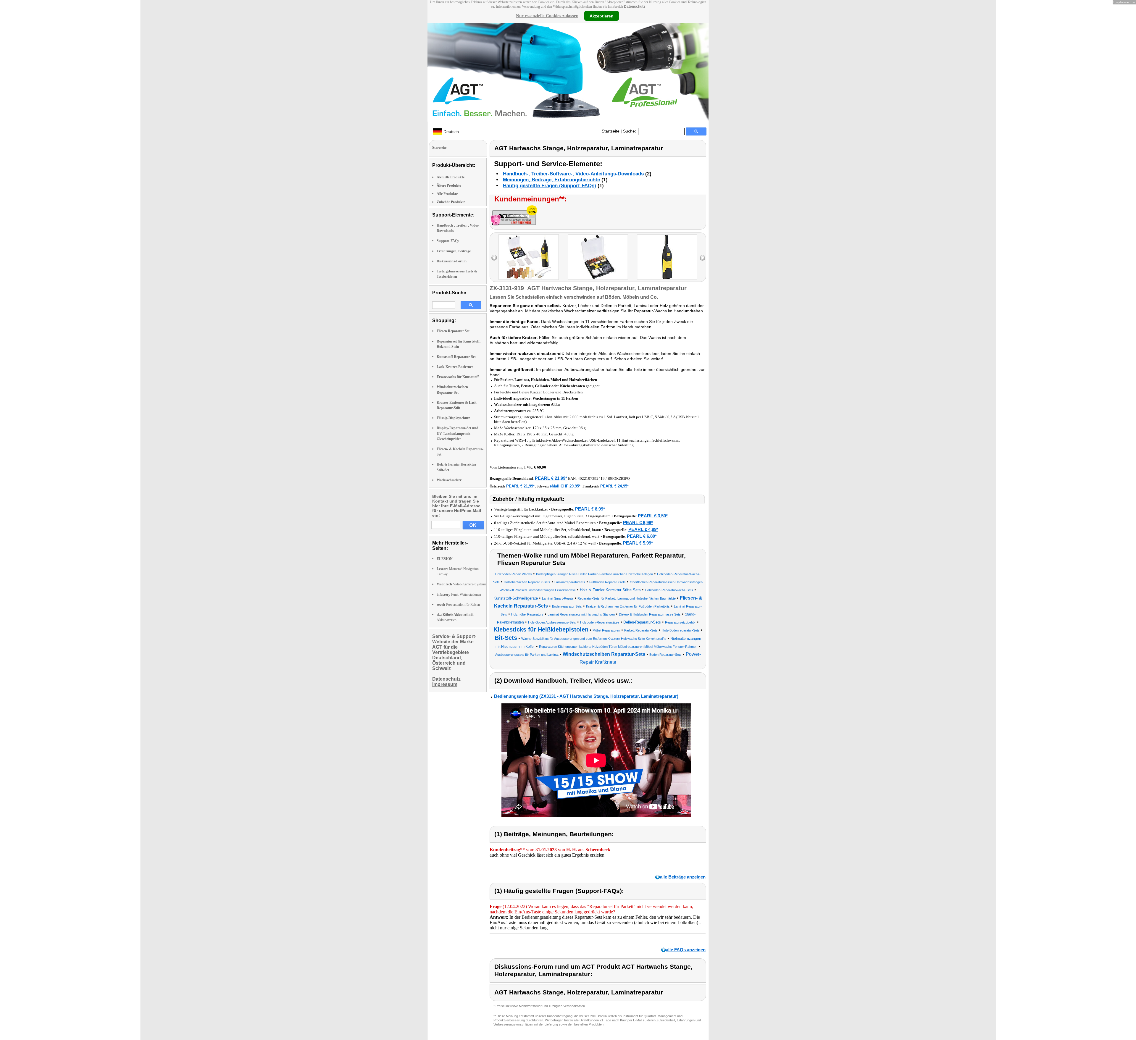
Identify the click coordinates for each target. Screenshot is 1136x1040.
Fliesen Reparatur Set (453, 331)
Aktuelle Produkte (450, 177)
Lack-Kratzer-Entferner (455, 367)
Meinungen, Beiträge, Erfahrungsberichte (551, 180)
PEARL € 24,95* (614, 486)
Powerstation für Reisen (458, 605)
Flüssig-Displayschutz (453, 418)
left (494, 258)
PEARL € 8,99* (590, 508)
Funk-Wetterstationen (459, 594)
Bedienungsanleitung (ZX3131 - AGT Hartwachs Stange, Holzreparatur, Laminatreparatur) (586, 696)
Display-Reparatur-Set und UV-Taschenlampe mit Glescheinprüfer (457, 433)
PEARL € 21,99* (551, 478)
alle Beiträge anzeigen (683, 876)
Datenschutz (634, 6)
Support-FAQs (448, 241)
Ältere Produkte (449, 185)
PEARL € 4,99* (643, 529)
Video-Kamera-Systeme (461, 584)
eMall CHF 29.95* (565, 486)
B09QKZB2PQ (619, 479)
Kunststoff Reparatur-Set (456, 357)
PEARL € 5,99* (638, 542)
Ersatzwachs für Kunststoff (458, 377)
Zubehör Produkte (451, 202)
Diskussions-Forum (452, 261)
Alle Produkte (447, 194)
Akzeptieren (602, 15)
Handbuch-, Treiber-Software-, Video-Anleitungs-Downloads (573, 174)
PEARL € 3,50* (653, 515)
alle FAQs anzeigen (686, 949)
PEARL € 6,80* (642, 536)
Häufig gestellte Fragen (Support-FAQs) (549, 185)
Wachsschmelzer (449, 480)
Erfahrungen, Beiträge (454, 251)
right (702, 258)
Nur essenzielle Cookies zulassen (547, 15)
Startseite (610, 131)
